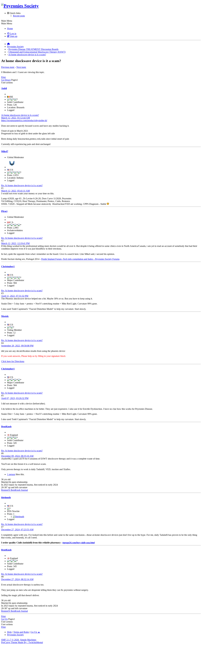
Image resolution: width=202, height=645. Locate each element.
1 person (11, 474)
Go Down (6, 80)
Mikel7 (4, 151)
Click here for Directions (12, 361)
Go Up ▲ (35, 632)
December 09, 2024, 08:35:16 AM (17, 456)
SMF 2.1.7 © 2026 (10, 639)
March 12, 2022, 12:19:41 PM (15, 243)
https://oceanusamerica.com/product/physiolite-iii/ (24, 120)
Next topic (21, 67)
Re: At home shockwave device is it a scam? (22, 185)
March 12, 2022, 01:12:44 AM (15, 118)
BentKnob (6, 426)
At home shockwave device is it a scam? (20, 115)
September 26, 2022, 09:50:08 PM (17, 345)
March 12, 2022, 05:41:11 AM (15, 191)
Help (9, 632)
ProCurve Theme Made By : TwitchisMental (22, 642)
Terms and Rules (21, 632)
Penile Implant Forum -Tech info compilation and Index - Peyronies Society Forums (80, 259)
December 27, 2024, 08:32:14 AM (17, 579)
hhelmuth (6, 497)
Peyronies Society (15, 634)
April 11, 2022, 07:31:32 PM (14, 296)
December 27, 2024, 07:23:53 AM (17, 529)
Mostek (5, 316)
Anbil (4, 88)
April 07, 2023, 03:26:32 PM (14, 398)
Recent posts (19, 16)
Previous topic (7, 67)
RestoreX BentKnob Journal (14, 490)
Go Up (4, 619)
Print (3, 77)
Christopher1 (8, 266)
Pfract (4, 211)
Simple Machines (28, 639)
